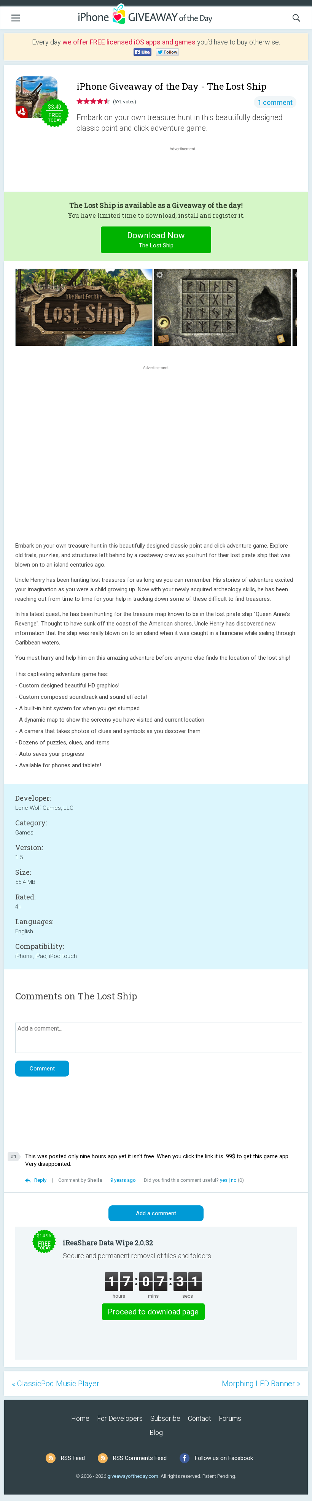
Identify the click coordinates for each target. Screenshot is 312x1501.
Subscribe (165, 1418)
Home (80, 1418)
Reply (40, 1180)
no (234, 1180)
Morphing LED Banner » (261, 1383)
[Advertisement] (186, 171)
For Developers (120, 1418)
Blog (156, 1432)
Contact (199, 1418)
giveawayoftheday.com (132, 1476)
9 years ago (123, 1180)
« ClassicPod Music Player (55, 1383)
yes (224, 1180)
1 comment (275, 102)
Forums (230, 1418)
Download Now (156, 240)
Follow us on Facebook (224, 1458)
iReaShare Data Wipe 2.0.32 (108, 1242)
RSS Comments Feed (140, 1458)
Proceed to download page (153, 1311)
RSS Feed (73, 1458)
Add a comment (156, 1213)
